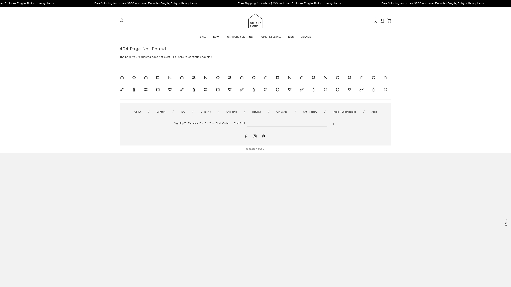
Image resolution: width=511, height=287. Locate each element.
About (137, 111)
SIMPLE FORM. (257, 149)
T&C (183, 111)
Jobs (374, 111)
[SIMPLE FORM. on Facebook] (246, 135)
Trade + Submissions (344, 111)
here (181, 56)
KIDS (291, 36)
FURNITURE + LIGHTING (239, 36)
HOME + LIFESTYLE (270, 36)
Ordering (205, 111)
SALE (203, 36)
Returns (256, 111)
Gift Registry (310, 111)
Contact (160, 111)
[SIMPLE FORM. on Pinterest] (263, 135)
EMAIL (240, 123)
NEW (216, 36)
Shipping (231, 111)
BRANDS (306, 36)
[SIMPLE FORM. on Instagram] (254, 135)
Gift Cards (281, 111)
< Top (506, 222)
